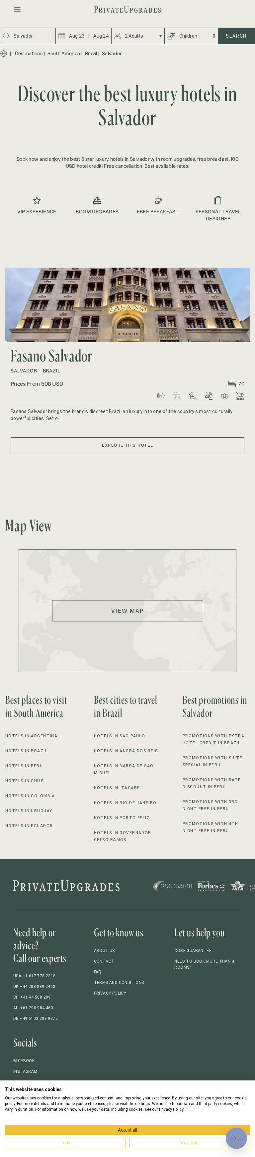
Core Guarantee (193, 950)
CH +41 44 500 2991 (33, 997)
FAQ (98, 972)
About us (104, 950)
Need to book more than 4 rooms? (204, 964)
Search (236, 36)
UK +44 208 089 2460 (34, 986)
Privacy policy (110, 993)
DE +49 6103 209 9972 (35, 1018)
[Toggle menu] (17, 9)
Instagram (25, 1071)
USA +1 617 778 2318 (34, 976)
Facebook (24, 1060)
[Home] (3, 53)
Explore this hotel (127, 445)
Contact (104, 961)
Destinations (28, 54)
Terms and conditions (119, 982)
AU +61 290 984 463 (33, 1008)
